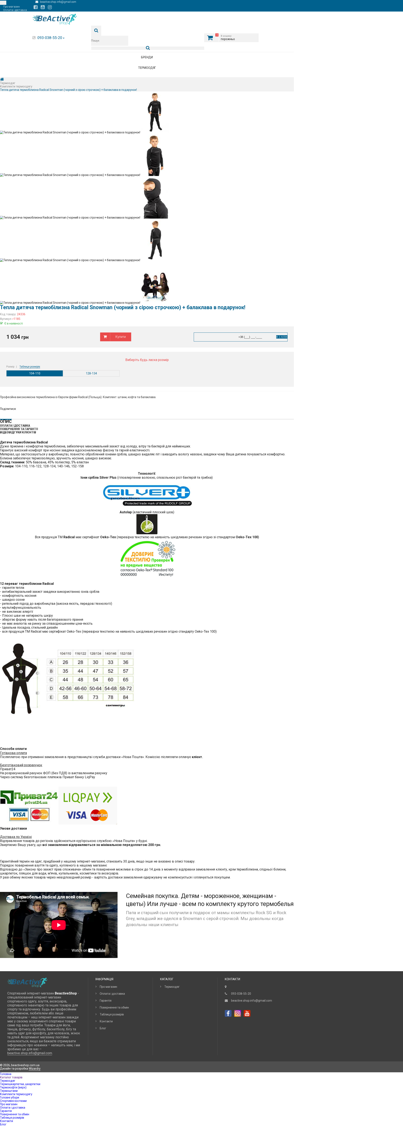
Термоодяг (147, 67)
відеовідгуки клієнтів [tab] (18, 432)
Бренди (147, 57)
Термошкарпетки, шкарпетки (20, 1084)
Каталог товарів (11, 1077)
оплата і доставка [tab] (15, 425)
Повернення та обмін (114, 1007)
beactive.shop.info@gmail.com (251, 1000)
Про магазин (108, 986)
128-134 (91, 373)
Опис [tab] (6, 421)
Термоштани (9, 1090)
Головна (5, 1074)
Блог (103, 1028)
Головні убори (9, 1097)
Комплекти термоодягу (16, 1094)
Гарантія (105, 1000)
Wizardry (35, 1068)
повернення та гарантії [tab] (19, 429)
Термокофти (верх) (13, 1087)
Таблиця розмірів (30, 366)
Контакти (106, 1021)
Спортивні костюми (13, 1101)
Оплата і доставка (112, 993)
